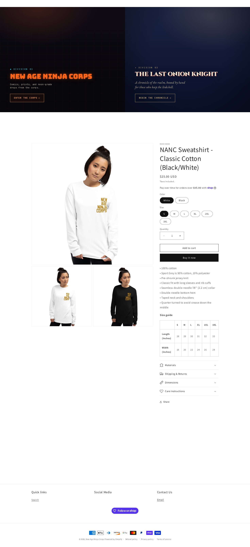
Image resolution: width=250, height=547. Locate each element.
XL (195, 213)
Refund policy (132, 539)
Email (160, 500)
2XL (207, 213)
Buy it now (189, 257)
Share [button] (166, 401)
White (166, 200)
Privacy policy (147, 539)
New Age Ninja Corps (95, 539)
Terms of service (164, 539)
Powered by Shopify (113, 539)
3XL (165, 221)
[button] (189, 365)
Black (182, 200)
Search (35, 500)
